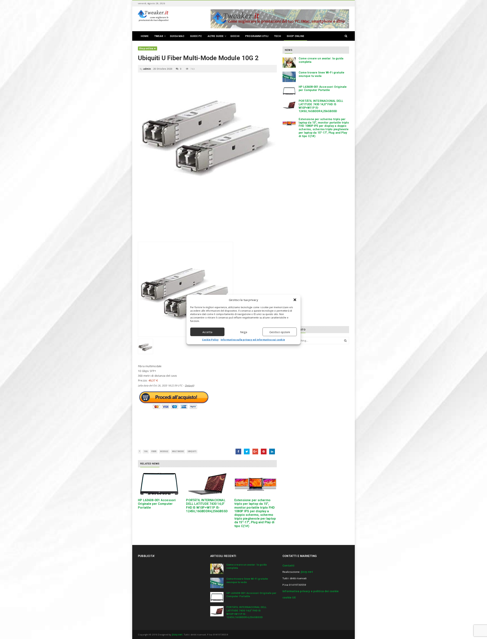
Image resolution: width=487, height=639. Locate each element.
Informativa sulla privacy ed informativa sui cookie (253, 339)
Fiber (153, 451)
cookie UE (289, 597)
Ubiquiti (192, 451)
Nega (243, 332)
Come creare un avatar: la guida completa (321, 60)
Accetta (207, 332)
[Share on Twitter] (247, 451)
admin (147, 68)
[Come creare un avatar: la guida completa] (289, 62)
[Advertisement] (207, 215)
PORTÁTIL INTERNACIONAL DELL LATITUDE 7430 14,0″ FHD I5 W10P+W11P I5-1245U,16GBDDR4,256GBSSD (207, 505)
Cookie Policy (210, 339)
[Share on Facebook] (238, 451)
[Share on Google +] (255, 451)
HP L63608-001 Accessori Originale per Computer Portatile (157, 503)
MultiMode (178, 451)
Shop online (146, 48)
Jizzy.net (307, 572)
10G (146, 451)
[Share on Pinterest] (264, 451)
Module (164, 451)
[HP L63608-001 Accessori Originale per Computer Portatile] (159, 483)
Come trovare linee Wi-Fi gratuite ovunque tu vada (322, 74)
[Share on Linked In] (272, 451)
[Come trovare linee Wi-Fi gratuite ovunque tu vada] (289, 77)
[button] (295, 300)
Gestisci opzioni (279, 332)
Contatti (288, 565)
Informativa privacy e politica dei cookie (310, 591)
